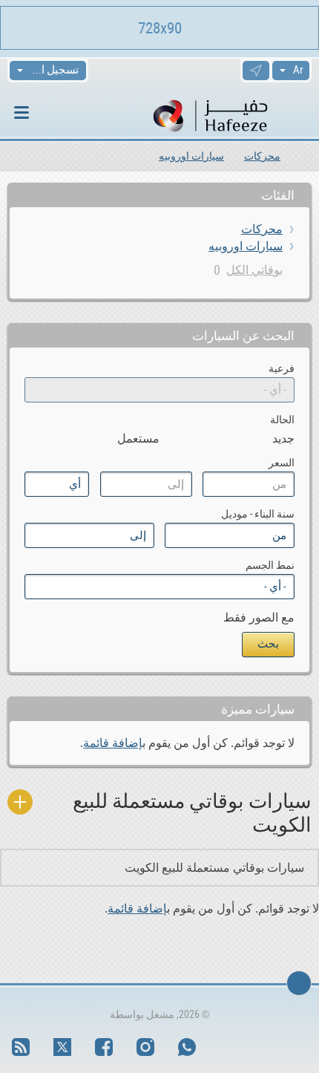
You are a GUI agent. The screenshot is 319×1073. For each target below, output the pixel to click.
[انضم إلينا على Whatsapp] (187, 1047)
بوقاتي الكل (254, 270)
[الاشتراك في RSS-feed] (21, 1047)
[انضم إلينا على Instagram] (145, 1047)
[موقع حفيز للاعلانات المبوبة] (230, 115)
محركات (262, 156)
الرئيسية (306, 155)
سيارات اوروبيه (191, 156)
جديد (283, 438)
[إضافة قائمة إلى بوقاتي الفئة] (20, 802)
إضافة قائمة (112, 743)
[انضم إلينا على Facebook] (104, 1047)
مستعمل (138, 438)
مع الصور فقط (259, 617)
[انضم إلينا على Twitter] (62, 1047)
